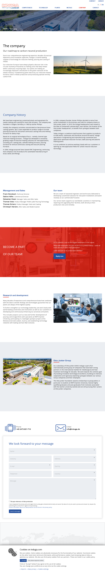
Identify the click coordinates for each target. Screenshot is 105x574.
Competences (27, 8)
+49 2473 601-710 (23, 429)
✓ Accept (23, 560)
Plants (57, 8)
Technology (43, 8)
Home (5, 29)
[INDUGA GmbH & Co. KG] (10, 6)
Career (101, 1)
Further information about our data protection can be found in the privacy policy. (30, 507)
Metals (69, 8)
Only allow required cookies (36, 560)
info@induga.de (73, 429)
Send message (15, 511)
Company (82, 8)
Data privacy (32, 569)
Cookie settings (43, 569)
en (102, 5)
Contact (92, 1)
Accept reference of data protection (21, 501)
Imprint (23, 569)
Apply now (59, 256)
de (98, 5)
